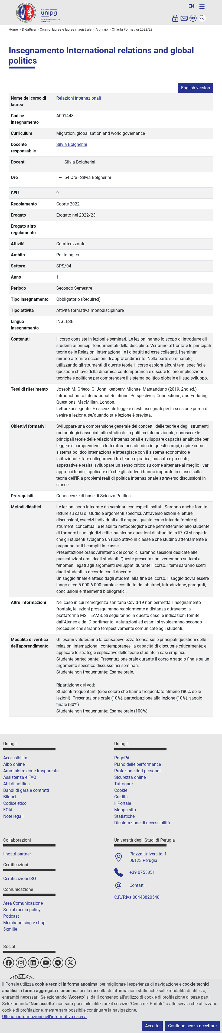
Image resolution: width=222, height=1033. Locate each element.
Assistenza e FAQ (19, 777)
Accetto (152, 1025)
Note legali (13, 816)
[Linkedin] (33, 962)
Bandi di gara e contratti (26, 790)
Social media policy (22, 909)
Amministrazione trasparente (30, 770)
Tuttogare (123, 783)
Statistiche (124, 816)
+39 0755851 (142, 872)
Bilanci (9, 796)
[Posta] (184, 18)
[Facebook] (8, 962)
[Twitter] (70, 962)
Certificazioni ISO (19, 878)
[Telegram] (58, 962)
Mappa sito (125, 809)
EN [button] (191, 6)
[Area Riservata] (175, 18)
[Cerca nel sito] (202, 18)
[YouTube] (45, 962)
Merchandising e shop (24, 922)
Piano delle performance (137, 764)
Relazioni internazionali (78, 98)
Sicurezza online (130, 777)
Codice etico (15, 803)
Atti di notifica (16, 783)
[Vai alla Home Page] (38, 12)
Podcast (11, 916)
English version (195, 87)
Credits (121, 796)
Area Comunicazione (23, 903)
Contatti (137, 885)
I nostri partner (17, 854)
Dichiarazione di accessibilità (142, 822)
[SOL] (193, 18)
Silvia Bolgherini (71, 144)
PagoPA (121, 757)
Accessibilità (15, 757)
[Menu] (202, 6)
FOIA (7, 809)
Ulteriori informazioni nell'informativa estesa (44, 1016)
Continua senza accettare (192, 1025)
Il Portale (122, 803)
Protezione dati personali (138, 770)
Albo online (14, 764)
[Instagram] (21, 962)
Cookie (120, 790)
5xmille (10, 929)
